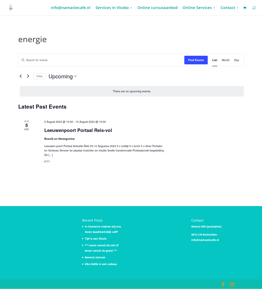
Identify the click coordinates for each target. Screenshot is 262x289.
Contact (228, 8)
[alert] (132, 91)
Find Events (196, 60)
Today (39, 76)
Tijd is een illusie (95, 238)
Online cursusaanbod (158, 8)
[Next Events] (28, 76)
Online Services (197, 8)
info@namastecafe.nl (71, 8)
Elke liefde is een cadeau (101, 264)
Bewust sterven (95, 257)
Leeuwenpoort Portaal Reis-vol (78, 130)
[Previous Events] (20, 76)
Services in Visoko (112, 8)
